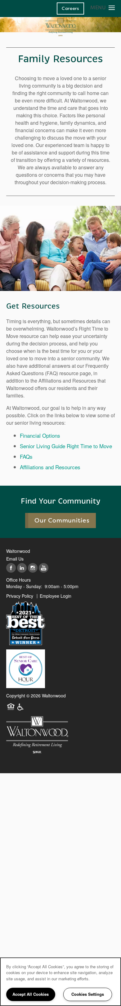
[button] (70, 8)
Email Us (15, 559)
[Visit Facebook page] (11, 568)
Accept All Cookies (30, 994)
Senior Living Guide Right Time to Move (66, 446)
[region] (60, 981)
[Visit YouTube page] (43, 568)
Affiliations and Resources (50, 467)
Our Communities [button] (62, 520)
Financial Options (40, 435)
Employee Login (55, 596)
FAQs (26, 456)
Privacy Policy (19, 596)
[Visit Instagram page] (33, 568)
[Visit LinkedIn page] (22, 568)
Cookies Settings (87, 994)
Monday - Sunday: (24, 586)
